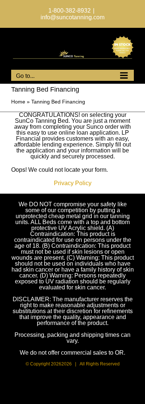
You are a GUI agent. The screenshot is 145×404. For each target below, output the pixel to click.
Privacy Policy (72, 183)
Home (18, 102)
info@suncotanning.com (72, 17)
